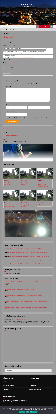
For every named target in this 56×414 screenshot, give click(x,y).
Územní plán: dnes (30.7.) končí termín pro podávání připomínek (20, 289)
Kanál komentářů (7, 389)
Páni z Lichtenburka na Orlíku (10, 183)
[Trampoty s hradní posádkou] (28, 195)
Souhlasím (22, 411)
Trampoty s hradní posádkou (27, 205)
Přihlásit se (5, 381)
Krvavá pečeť (10, 37)
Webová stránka (10, 111)
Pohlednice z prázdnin (45, 205)
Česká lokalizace (7, 393)
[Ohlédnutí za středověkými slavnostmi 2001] (45, 173)
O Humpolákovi (32, 385)
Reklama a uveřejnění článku (35, 389)
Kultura (5, 132)
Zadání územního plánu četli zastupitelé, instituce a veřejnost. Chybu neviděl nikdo (29, 248)
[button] (37, 26)
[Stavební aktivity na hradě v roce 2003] (11, 195)
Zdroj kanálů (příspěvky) (9, 385)
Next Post (6, 129)
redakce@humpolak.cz (20, 319)
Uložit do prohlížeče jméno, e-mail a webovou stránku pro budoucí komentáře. (27, 118)
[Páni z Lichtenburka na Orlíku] (11, 173)
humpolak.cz (28, 4)
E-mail (29, 104)
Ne (27, 411)
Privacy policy (33, 411)
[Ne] (54, 410)
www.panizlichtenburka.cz (27, 57)
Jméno (7, 104)
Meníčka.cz (10, 273)
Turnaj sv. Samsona (11, 135)
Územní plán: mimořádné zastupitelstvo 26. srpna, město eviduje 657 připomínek (24, 295)
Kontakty (31, 381)
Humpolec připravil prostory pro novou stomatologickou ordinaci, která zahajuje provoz (26, 301)
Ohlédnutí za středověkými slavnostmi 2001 (43, 184)
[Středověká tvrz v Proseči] (28, 173)
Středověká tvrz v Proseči (26, 183)
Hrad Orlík (6, 33)
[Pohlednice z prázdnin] (45, 195)
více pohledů (16, 238)
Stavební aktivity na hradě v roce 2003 (10, 205)
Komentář (9, 86)
